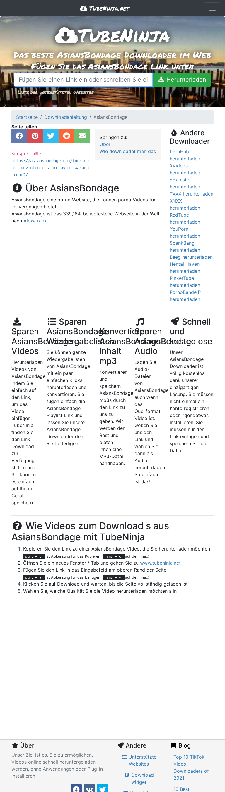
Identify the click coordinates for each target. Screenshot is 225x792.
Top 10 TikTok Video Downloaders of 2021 (191, 767)
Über (105, 144)
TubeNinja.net (108, 8)
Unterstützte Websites (141, 760)
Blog (184, 745)
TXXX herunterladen (191, 194)
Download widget (142, 778)
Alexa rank (35, 221)
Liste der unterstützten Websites (55, 92)
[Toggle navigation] (212, 8)
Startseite (27, 117)
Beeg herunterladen (191, 257)
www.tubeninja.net (160, 563)
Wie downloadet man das (128, 151)
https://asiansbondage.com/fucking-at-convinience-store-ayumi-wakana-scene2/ (51, 167)
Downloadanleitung (65, 117)
